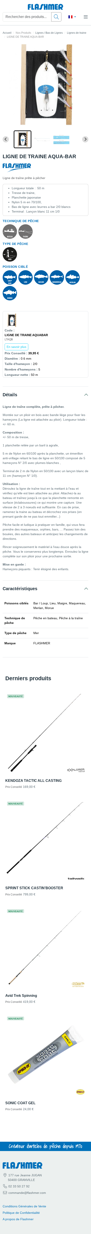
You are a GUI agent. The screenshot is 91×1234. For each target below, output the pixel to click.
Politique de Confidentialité (21, 1212)
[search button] (56, 17)
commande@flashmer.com (27, 1193)
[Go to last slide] (6, 139)
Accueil (7, 32)
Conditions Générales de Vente (24, 1206)
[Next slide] (85, 139)
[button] (22, 139)
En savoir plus (16, 347)
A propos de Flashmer (18, 1219)
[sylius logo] (45, 7)
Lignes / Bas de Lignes (49, 32)
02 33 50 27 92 (19, 1186)
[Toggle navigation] (85, 17)
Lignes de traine (76, 32)
